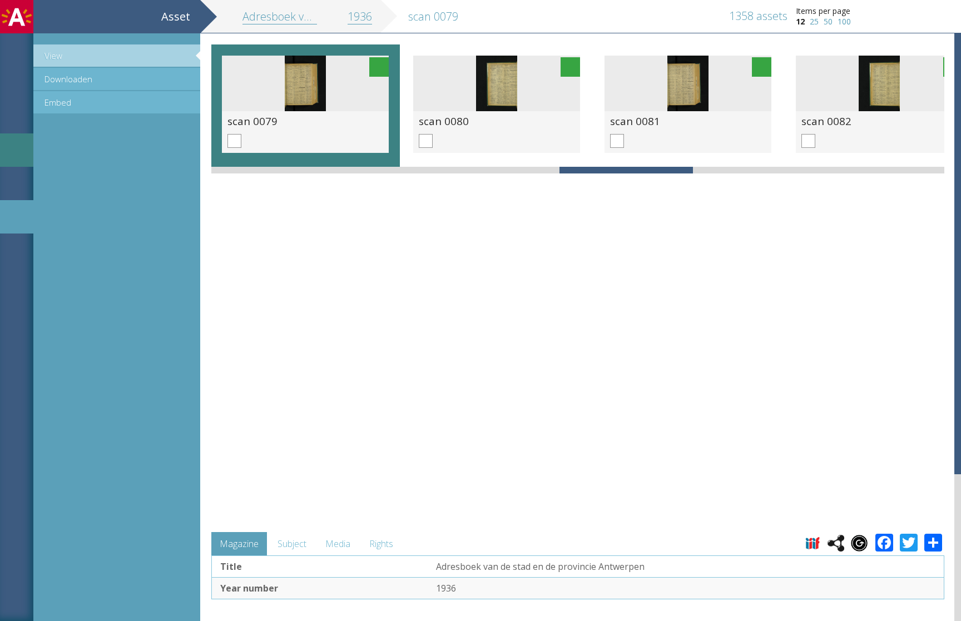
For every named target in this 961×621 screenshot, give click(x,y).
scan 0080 (444, 121)
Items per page (823, 11)
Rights (381, 544)
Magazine (239, 544)
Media (337, 544)
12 (800, 21)
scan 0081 (635, 121)
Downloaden (68, 79)
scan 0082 (826, 121)
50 (828, 21)
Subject (292, 544)
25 (814, 21)
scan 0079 (252, 121)
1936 (360, 16)
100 (844, 21)
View (53, 55)
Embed (57, 102)
